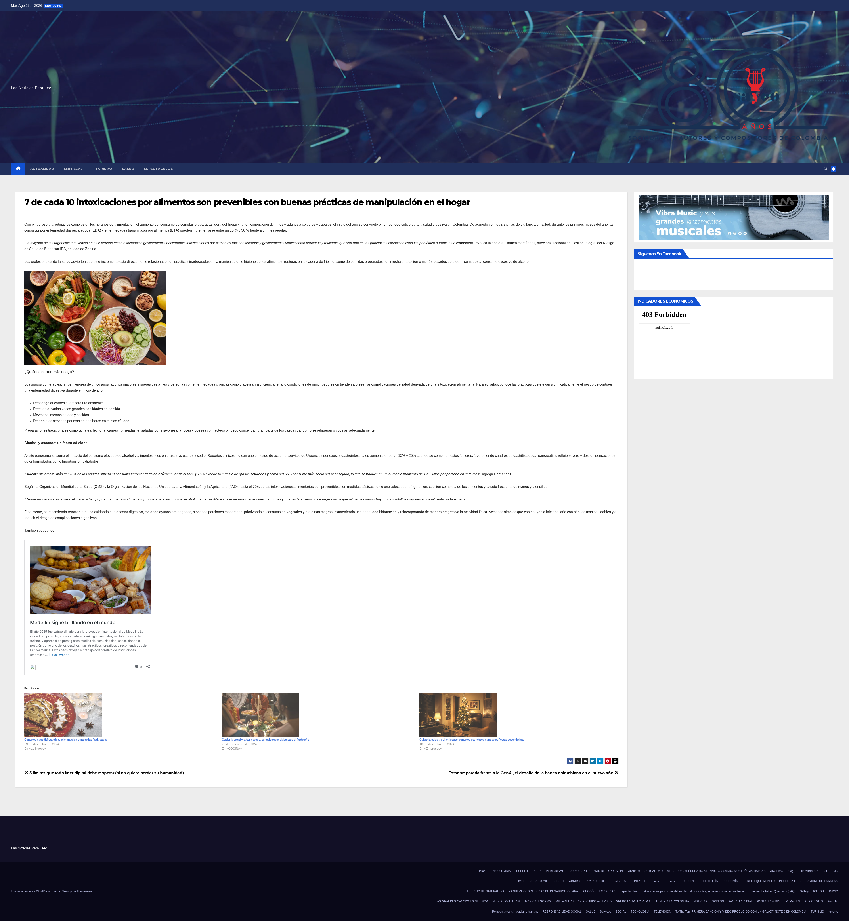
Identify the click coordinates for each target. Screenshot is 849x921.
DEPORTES (690, 881)
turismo (833, 911)
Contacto (656, 881)
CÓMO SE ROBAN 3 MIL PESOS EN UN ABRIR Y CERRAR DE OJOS (561, 881)
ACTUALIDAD (42, 169)
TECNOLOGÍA (640, 911)
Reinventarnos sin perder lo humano (515, 911)
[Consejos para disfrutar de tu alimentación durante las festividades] (120, 715)
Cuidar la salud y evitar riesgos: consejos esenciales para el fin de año (265, 739)
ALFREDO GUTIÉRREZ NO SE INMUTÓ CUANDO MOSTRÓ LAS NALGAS (716, 871)
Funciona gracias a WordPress (31, 891)
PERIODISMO (813, 901)
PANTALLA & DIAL (740, 901)
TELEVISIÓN (662, 911)
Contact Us (619, 881)
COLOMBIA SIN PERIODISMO (818, 871)
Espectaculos (158, 169)
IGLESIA (819, 891)
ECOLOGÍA (710, 881)
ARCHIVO (776, 871)
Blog (790, 871)
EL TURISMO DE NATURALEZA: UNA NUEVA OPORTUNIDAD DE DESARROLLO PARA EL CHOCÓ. (528, 891)
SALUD (128, 169)
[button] (825, 169)
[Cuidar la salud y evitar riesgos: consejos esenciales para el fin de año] (318, 715)
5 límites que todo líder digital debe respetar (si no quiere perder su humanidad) (106, 773)
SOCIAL (621, 911)
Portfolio (832, 901)
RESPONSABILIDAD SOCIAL (562, 911)
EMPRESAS (74, 169)
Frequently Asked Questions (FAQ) (773, 891)
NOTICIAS (700, 901)
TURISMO (104, 169)
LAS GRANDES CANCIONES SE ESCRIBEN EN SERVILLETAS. (478, 901)
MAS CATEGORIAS (538, 901)
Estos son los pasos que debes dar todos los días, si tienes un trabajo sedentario (694, 891)
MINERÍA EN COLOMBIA (672, 901)
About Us (634, 871)
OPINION (718, 901)
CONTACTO (638, 881)
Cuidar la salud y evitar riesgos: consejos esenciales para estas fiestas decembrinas (471, 739)
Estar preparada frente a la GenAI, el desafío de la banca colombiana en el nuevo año (531, 773)
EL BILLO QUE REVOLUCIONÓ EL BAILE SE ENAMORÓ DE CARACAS (790, 881)
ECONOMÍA (730, 881)
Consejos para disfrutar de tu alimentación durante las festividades (65, 739)
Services (605, 911)
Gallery (804, 891)
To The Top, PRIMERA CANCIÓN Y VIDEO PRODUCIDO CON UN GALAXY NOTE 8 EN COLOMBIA (740, 911)
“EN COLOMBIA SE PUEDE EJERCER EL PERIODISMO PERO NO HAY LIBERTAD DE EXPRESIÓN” (557, 871)
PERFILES (793, 901)
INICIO (833, 891)
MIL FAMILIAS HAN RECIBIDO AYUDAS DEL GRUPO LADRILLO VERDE (604, 901)
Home (481, 871)
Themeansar (85, 891)
